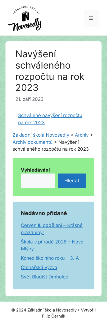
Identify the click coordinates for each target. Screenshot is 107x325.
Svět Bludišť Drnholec (44, 277)
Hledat (71, 180)
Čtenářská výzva (39, 267)
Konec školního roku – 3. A (50, 258)
